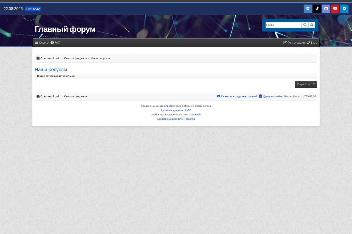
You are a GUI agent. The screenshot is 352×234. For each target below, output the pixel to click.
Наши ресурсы (51, 69)
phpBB (168, 106)
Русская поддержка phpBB (176, 110)
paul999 (196, 114)
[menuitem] (55, 43)
